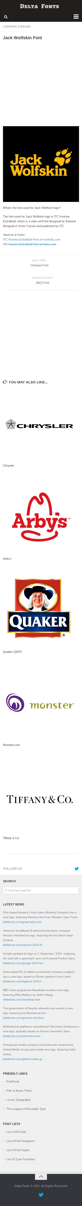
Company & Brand (16, 26)
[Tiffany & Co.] (41, 797)
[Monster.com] (41, 703)
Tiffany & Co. (11, 838)
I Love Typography (19, 1099)
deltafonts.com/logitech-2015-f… (23, 981)
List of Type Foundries (21, 1159)
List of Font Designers (21, 1141)
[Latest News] (76, 868)
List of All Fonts (16, 1131)
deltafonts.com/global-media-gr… (24, 1059)
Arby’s (7, 558)
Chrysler (8, 465)
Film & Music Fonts (19, 1090)
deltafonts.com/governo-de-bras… (24, 1017)
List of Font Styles (18, 1150)
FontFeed (13, 1081)
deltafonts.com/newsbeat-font (21, 999)
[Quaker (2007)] (41, 610)
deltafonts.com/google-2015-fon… (24, 963)
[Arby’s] (41, 517)
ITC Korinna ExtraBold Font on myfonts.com (32, 239)
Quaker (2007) (12, 651)
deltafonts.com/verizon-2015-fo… (24, 944)
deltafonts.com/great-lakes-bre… (23, 921)
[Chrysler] (41, 424)
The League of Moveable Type (26, 1109)
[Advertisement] (41, 83)
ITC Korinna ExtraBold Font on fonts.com (29, 244)
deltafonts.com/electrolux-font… (23, 1036)
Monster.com (11, 745)
